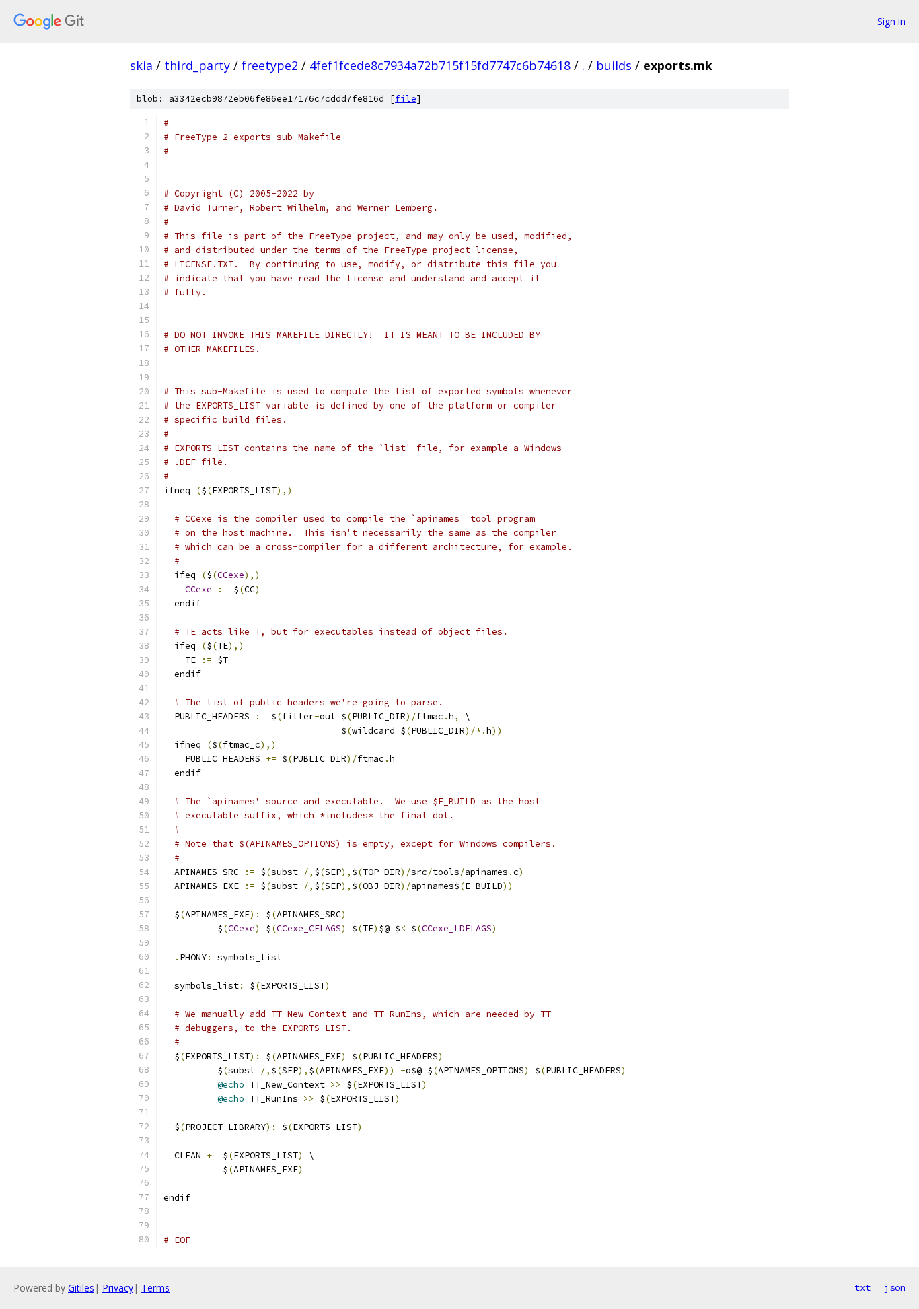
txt (862, 1287)
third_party (197, 65)
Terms (155, 1287)
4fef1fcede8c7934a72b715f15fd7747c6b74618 (440, 65)
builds (614, 65)
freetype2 (270, 65)
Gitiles (81, 1287)
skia (141, 65)
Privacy (117, 1287)
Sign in (891, 21)
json (895, 1287)
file (405, 98)
